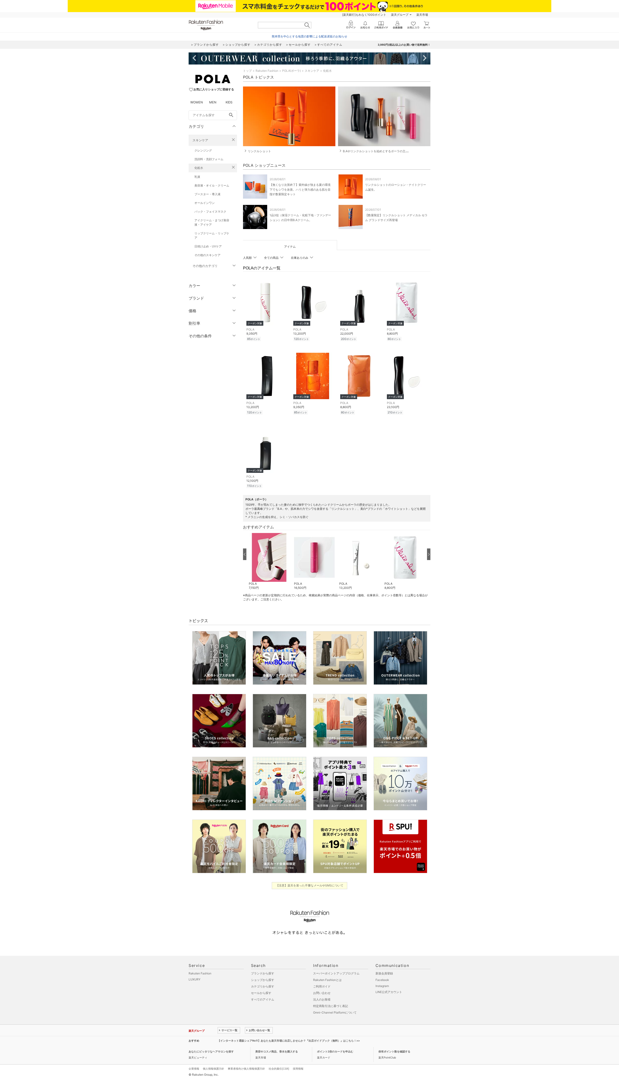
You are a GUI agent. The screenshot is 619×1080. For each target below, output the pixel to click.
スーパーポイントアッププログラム (336, 973)
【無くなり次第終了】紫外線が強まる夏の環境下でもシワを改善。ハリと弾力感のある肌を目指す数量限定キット (300, 189)
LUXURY (194, 979)
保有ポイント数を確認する (394, 1051)
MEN (212, 102)
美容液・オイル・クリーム (211, 185)
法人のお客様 (322, 999)
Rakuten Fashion (267, 70)
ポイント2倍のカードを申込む (335, 1051)
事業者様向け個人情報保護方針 (246, 1068)
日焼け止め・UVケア (208, 246)
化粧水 (198, 168)
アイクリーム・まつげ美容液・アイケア (211, 222)
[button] (269, 561)
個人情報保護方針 (213, 1068)
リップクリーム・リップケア (211, 235)
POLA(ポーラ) (291, 70)
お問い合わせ (322, 993)
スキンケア (200, 140)
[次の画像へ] (428, 554)
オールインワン (204, 203)
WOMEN (196, 102)
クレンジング (203, 150)
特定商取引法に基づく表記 (330, 1006)
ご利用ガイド (322, 986)
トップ (247, 70)
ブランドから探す (262, 973)
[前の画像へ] (244, 554)
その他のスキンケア (207, 255)
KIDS (229, 102)
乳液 (197, 177)
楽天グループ (399, 14)
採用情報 (298, 1068)
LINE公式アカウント (389, 992)
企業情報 (194, 1068)
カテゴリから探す (262, 986)
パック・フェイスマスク (210, 211)
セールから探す (261, 993)
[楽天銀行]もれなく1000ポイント (364, 14)
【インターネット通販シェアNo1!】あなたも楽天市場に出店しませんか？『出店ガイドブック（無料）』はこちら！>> (289, 1040)
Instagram (382, 986)
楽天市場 (422, 14)
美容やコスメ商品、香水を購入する (276, 1051)
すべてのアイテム (262, 999)
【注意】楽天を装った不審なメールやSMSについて (309, 885)
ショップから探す (262, 980)
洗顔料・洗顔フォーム (208, 159)
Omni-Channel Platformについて (335, 1012)
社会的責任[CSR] (279, 1068)
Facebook (382, 980)
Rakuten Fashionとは (327, 980)
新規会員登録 (384, 973)
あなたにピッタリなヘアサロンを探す (211, 1051)
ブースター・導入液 (207, 194)
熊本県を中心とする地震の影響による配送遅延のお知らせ (309, 36)
